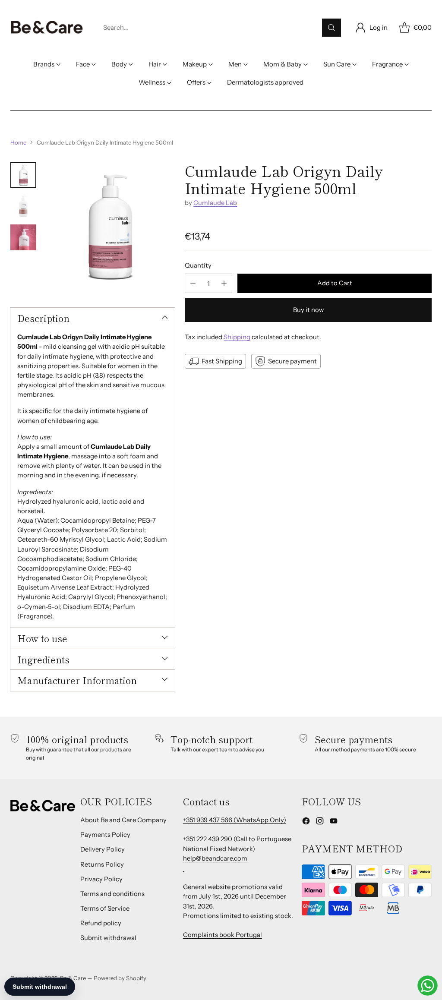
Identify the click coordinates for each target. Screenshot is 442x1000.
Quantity (198, 265)
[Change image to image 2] (23, 206)
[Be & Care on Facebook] (306, 822)
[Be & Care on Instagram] (320, 822)
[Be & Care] (47, 27)
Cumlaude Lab (215, 203)
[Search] (331, 28)
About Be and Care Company (123, 820)
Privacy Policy (101, 879)
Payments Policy (105, 835)
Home (18, 142)
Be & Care (73, 978)
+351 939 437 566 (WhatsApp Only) (234, 820)
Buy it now (308, 310)
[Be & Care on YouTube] (333, 822)
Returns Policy (102, 864)
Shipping (237, 337)
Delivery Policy (102, 849)
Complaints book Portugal (222, 935)
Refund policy (100, 923)
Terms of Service (104, 908)
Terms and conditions (112, 894)
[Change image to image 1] (23, 175)
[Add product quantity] (224, 283)
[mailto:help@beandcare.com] (183, 868)
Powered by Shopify (120, 978)
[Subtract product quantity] (193, 283)
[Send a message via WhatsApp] (427, 985)
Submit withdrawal (108, 938)
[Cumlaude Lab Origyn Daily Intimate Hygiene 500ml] (110, 227)
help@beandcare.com (215, 858)
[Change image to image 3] (23, 237)
